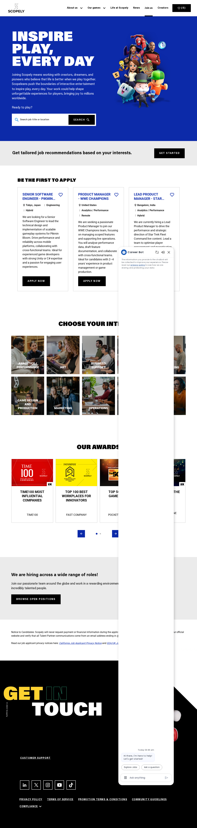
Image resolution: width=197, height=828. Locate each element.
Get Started (169, 153)
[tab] (96, 533)
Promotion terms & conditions (102, 799)
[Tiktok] (69, 785)
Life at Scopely (119, 8)
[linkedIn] (23, 785)
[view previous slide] (81, 533)
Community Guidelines (149, 799)
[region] (146, 515)
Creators (163, 8)
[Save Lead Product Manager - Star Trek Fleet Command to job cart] (172, 194)
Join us (149, 8)
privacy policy (138, 265)
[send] (167, 778)
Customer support (35, 758)
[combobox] (40, 120)
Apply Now (36, 281)
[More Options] (125, 777)
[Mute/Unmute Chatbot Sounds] (163, 252)
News (136, 8)
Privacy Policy (30, 799)
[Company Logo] (15, 8)
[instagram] (46, 785)
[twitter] (35, 785)
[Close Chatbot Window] (169, 252)
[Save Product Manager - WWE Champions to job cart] (116, 194)
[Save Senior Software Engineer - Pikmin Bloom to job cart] (60, 194)
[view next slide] (115, 533)
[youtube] (58, 785)
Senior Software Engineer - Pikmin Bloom (37, 196)
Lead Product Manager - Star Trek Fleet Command (148, 196)
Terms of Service (60, 799)
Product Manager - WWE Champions (94, 196)
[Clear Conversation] (157, 252)
